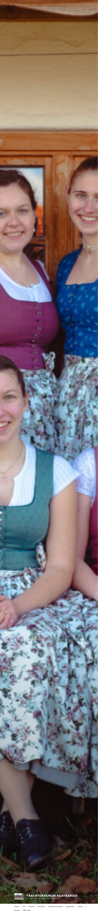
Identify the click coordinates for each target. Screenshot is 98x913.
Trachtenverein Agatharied (52, 895)
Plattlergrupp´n (70, 906)
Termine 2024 (40, 906)
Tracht (24, 906)
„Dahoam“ (16, 906)
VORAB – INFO (26, 910)
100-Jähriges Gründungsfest (55, 906)
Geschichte (31, 906)
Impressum (17, 910)
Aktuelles (80, 906)
